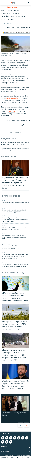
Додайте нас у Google (7, 458)
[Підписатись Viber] (22, 437)
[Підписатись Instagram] (18, 437)
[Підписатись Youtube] (14, 437)
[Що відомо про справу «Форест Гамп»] (15, 403)
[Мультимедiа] (17, 458)
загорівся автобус (12, 98)
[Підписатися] (10, 442)
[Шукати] (28, 458)
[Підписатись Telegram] (26, 437)
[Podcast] (6, 442)
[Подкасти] (22, 458)
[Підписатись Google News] (6, 437)
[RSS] (2, 442)
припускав (11, 111)
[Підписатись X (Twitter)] (10, 437)
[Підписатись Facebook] (2, 437)
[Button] (11, 27)
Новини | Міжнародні (9, 7)
